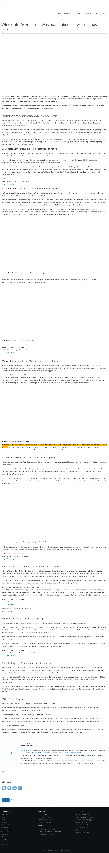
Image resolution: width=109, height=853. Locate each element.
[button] (48, 829)
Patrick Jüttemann (26, 750)
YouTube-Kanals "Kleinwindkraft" (71, 753)
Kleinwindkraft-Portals (39, 753)
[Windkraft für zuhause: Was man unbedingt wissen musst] (54, 62)
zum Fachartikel (9, 184)
